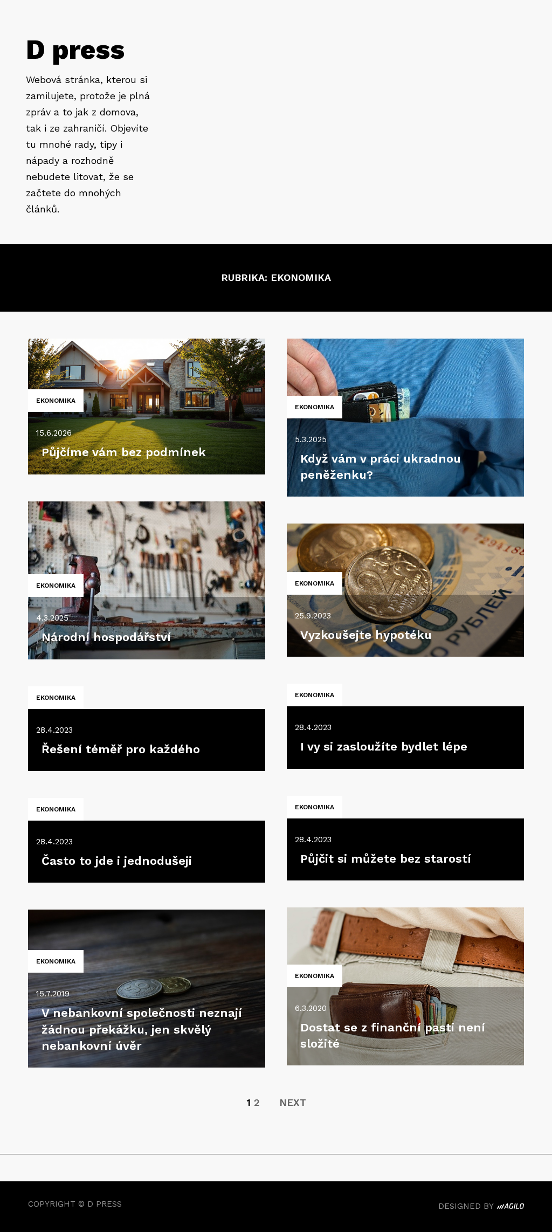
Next (292, 1102)
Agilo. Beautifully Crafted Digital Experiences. (510, 1208)
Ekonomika (55, 400)
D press (75, 49)
